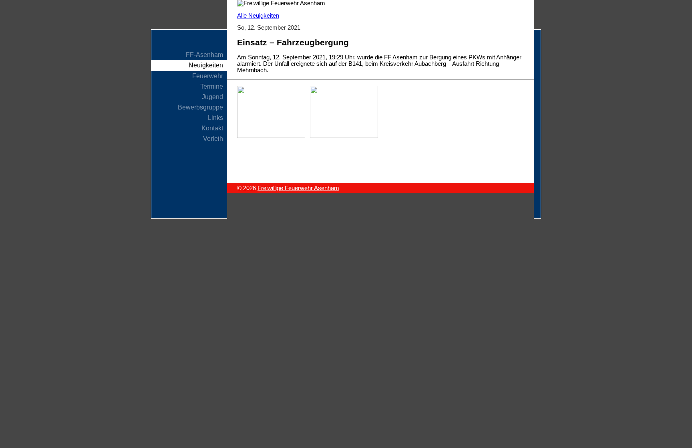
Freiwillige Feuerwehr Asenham (298, 188)
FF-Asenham (204, 54)
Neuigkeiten (206, 65)
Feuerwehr (207, 76)
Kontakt (212, 128)
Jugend (212, 96)
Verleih (213, 138)
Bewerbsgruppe (200, 107)
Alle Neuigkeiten (258, 15)
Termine (211, 86)
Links (215, 117)
